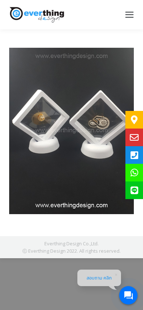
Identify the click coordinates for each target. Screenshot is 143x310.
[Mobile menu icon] (129, 14)
